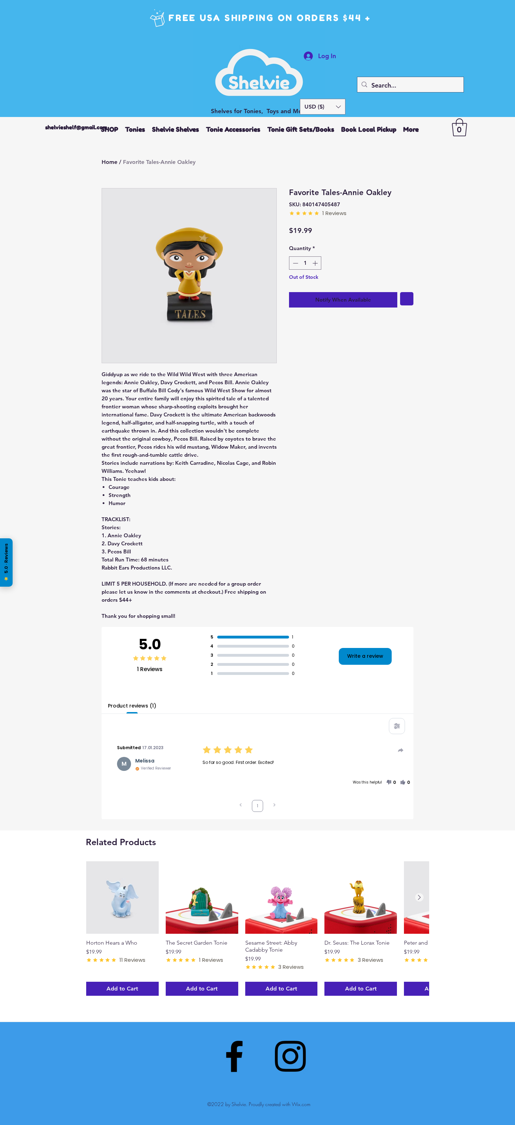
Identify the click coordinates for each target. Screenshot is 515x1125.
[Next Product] (419, 897)
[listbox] (322, 107)
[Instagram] (290, 1056)
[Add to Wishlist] (407, 299)
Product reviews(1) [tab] (132, 705)
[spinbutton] (305, 263)
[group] (257, 928)
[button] (322, 107)
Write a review (365, 656)
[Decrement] (295, 263)
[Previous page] (240, 805)
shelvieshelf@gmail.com (76, 127)
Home (109, 162)
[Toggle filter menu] (397, 726)
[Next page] (274, 805)
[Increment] (316, 263)
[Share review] (401, 750)
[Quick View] (122, 897)
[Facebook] (234, 1056)
